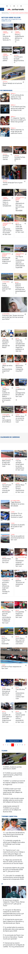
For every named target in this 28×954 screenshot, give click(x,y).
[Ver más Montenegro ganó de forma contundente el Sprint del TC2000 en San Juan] (7, 605)
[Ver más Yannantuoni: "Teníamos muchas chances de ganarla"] (7, 478)
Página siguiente (14, 741)
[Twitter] (10, 6)
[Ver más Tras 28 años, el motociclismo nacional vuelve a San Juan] (20, 682)
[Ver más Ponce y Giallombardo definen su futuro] (19, 26)
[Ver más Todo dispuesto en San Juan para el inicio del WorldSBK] (20, 192)
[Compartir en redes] (11, 32)
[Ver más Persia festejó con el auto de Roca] (13, 73)
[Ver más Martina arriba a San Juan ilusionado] (7, 631)
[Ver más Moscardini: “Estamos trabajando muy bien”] (20, 358)
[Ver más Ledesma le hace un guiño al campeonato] (8, 192)
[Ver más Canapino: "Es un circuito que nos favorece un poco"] (5, 515)
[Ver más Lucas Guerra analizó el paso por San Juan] (7, 276)
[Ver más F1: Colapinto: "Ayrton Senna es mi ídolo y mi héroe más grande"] (4, 120)
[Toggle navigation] (2, 9)
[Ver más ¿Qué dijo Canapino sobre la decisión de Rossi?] (7, 333)
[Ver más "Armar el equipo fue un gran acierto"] (14, 172)
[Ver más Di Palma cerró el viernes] (7, 149)
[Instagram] (17, 6)
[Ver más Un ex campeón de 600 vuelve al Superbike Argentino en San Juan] (7, 706)
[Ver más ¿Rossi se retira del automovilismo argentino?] (7, 358)
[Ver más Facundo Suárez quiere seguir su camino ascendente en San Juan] (20, 706)
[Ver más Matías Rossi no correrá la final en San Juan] (20, 409)
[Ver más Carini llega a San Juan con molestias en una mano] (21, 631)
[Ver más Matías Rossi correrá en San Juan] (7, 552)
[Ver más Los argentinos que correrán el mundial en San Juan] (8, 218)
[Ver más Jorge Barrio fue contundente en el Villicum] (7, 409)
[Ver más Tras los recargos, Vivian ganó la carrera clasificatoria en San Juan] (20, 453)
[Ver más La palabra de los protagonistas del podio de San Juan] (20, 382)
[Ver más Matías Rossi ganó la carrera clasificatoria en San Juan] (20, 478)
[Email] (21, 6)
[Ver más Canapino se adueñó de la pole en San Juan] (5, 527)
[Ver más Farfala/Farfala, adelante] (19, 150)
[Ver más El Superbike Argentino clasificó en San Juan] (20, 605)
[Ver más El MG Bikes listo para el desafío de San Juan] (7, 682)
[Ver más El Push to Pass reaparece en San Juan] (14, 655)
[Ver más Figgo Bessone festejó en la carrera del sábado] (5, 504)
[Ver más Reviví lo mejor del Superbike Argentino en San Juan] (20, 218)
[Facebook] (7, 6)
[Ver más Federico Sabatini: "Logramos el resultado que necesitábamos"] (20, 277)
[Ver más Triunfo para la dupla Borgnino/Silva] (19, 50)
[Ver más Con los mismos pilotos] (7, 49)
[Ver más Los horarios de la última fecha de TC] (7, 26)
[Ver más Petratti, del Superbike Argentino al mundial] (7, 248)
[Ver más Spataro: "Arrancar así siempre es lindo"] (20, 573)
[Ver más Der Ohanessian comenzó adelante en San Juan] (20, 552)
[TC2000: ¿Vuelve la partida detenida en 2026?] (14, 759)
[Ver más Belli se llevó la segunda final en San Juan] (7, 453)
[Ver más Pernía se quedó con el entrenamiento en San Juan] (5, 538)
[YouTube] (14, 6)
